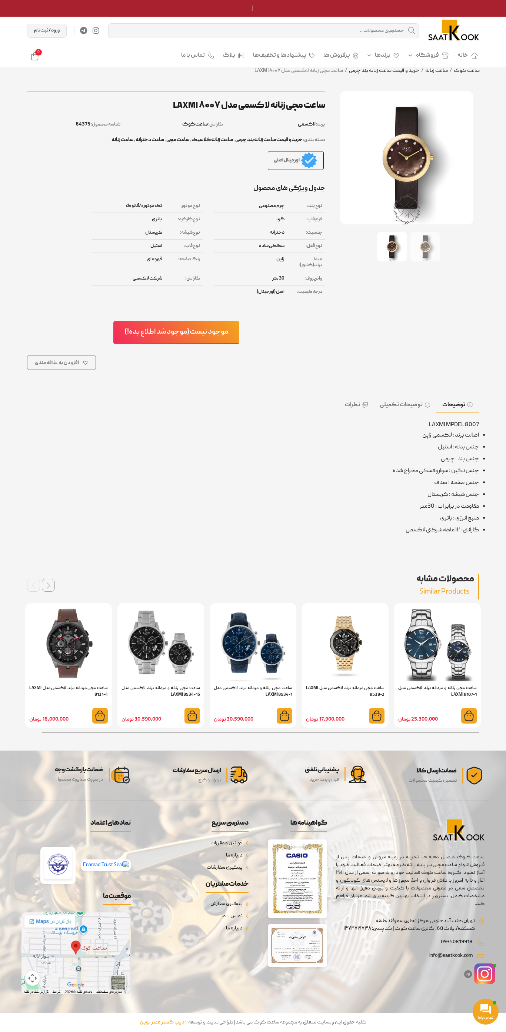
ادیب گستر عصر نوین (163, 1022)
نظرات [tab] (352, 405)
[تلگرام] (83, 30)
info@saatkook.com (451, 955)
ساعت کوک (467, 70)
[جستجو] (411, 30)
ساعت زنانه (436, 70)
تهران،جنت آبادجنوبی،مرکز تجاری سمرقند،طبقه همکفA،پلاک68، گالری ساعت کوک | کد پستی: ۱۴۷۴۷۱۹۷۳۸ (409, 924)
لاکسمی (307, 124)
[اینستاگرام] (96, 30)
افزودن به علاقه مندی (57, 363)
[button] (48, 585)
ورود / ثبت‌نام (47, 30)
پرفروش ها (336, 55)
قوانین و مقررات (226, 843)
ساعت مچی (177, 140)
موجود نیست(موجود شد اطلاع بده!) (176, 332)
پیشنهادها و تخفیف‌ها (279, 55)
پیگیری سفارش (226, 904)
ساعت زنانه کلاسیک (212, 140)
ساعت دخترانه (150, 140)
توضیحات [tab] (453, 405)
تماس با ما (193, 55)
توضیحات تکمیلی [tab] (401, 405)
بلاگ (229, 55)
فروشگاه (427, 55)
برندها (382, 55)
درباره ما (234, 855)
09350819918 (457, 942)
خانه (462, 55)
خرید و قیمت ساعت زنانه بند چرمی (384, 70)
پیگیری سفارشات (225, 867)
